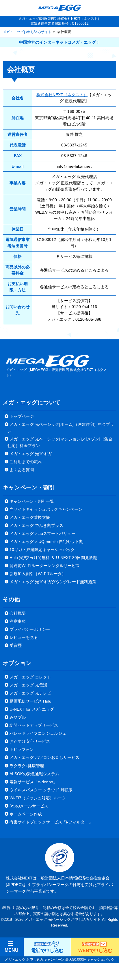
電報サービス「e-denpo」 (33, 782)
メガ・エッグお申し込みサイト (27, 32)
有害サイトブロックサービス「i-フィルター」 (51, 822)
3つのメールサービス (29, 806)
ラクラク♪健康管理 (27, 765)
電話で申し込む (47, 950)
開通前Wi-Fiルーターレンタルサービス (45, 565)
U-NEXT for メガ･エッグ (32, 709)
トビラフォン (22, 749)
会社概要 (18, 613)
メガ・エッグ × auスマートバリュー (42, 533)
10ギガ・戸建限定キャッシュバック (42, 549)
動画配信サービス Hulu (30, 701)
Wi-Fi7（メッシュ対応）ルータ (38, 798)
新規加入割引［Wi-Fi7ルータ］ (38, 573)
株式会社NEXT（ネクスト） (62, 95)
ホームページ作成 (26, 814)
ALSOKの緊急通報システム (34, 773)
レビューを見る (24, 637)
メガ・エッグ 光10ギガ (31, 453)
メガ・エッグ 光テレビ (30, 693)
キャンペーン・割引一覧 (32, 501)
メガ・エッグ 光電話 (28, 685)
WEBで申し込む (95, 950)
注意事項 (18, 621)
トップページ (22, 416)
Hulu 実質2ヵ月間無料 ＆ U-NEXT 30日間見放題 (53, 557)
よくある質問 (22, 469)
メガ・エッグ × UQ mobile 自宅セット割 (46, 541)
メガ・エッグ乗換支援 (30, 517)
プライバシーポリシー (30, 629)
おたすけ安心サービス (30, 741)
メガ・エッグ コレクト (30, 677)
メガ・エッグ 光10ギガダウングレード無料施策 (53, 581)
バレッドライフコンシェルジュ (38, 733)
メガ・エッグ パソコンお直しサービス (44, 757)
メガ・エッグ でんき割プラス (36, 525)
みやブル (18, 717)
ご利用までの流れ (26, 461)
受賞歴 (16, 645)
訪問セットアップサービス (34, 725)
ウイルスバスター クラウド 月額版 (41, 790)
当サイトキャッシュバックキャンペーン (46, 509)
